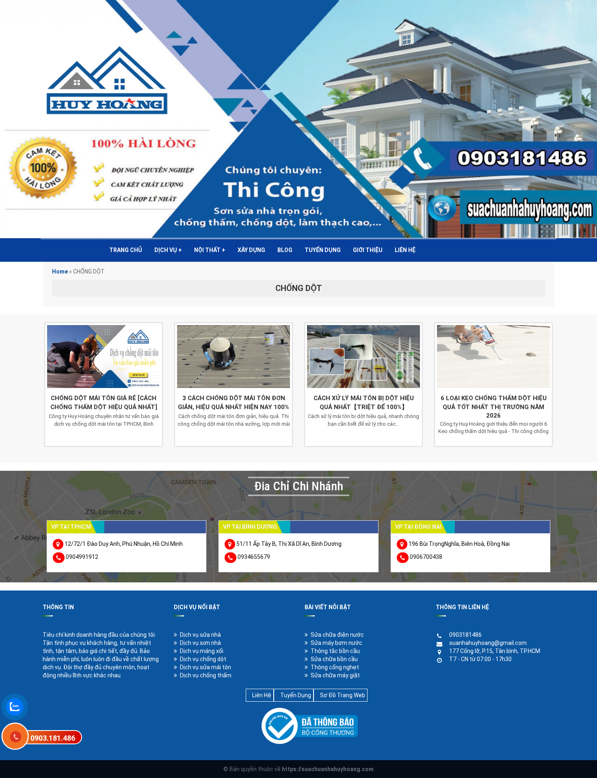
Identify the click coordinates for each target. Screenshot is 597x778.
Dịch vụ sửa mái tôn (205, 667)
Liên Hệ (261, 695)
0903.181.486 (52, 738)
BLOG (284, 250)
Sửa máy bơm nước (336, 643)
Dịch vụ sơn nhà (200, 643)
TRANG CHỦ (125, 250)
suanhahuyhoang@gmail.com (488, 643)
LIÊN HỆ (405, 250)
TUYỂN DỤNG (323, 250)
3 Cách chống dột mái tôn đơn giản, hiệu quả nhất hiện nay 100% (233, 402)
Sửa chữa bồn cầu (334, 659)
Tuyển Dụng (295, 695)
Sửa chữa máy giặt (335, 675)
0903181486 (465, 634)
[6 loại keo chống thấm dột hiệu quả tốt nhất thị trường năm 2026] (493, 356)
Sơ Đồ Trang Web (342, 695)
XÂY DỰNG (251, 250)
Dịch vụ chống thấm (205, 675)
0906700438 (426, 557)
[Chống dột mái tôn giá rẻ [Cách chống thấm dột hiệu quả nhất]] (103, 356)
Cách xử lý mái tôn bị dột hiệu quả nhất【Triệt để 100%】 (364, 402)
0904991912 (82, 557)
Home (60, 271)
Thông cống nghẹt (335, 667)
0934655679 (254, 557)
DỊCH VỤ (168, 250)
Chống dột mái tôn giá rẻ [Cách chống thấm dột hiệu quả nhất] (103, 402)
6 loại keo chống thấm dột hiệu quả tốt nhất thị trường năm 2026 (494, 406)
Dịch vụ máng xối (201, 651)
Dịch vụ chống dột (203, 659)
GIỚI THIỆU (368, 250)
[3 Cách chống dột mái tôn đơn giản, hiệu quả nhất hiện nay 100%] (233, 356)
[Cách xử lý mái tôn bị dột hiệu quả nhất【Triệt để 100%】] (363, 356)
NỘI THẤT (209, 250)
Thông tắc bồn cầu (335, 651)
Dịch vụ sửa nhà (200, 634)
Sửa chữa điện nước (337, 634)
